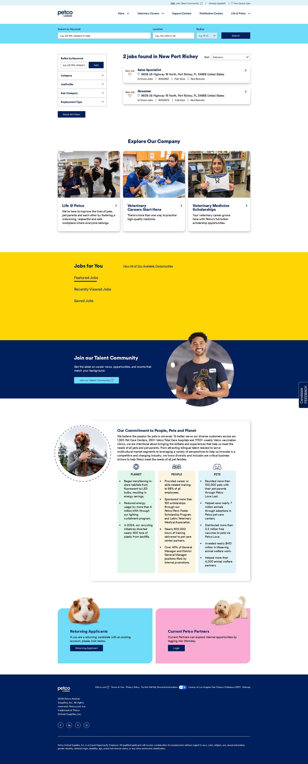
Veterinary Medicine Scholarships (211, 207)
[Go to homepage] (66, 13)
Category (66, 75)
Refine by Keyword (72, 58)
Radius (200, 29)
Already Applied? (217, 3)
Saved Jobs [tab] (84, 300)
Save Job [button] (129, 70)
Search (236, 35)
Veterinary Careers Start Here (144, 207)
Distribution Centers (211, 13)
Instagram (86, 725)
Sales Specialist (149, 70)
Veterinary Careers (148, 13)
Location (158, 29)
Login (176, 648)
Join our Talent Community (94, 380)
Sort (206, 57)
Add (96, 65)
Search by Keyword (69, 29)
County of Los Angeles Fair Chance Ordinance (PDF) (214, 687)
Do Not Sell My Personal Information (159, 687)
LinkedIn (69, 725)
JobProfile (67, 84)
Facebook (60, 725)
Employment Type (71, 101)
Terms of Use (117, 687)
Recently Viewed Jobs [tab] (92, 289)
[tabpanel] (178, 283)
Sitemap (246, 687)
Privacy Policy (133, 687)
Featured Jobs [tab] (86, 277)
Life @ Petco (238, 13)
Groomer (144, 91)
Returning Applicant (86, 648)
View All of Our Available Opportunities (148, 266)
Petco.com (100, 687)
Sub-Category (69, 93)
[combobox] (173, 35)
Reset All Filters (71, 114)
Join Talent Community (189, 3)
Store (121, 13)
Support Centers (181, 13)
